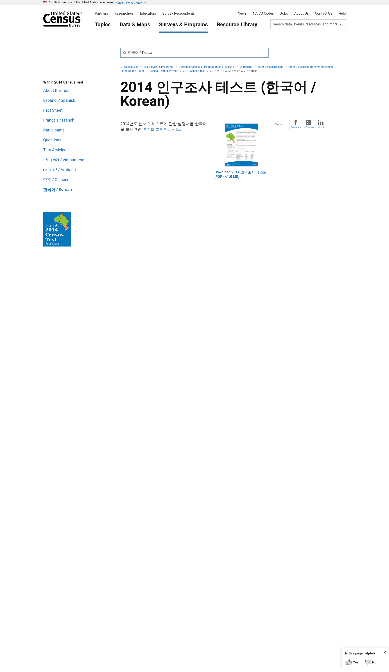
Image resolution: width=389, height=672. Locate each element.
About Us (301, 13)
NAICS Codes (263, 13)
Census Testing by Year (163, 70)
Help (342, 13)
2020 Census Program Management (311, 66)
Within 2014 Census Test (63, 82)
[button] (194, 53)
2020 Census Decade (271, 66)
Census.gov (131, 66)
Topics (103, 24)
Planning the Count (132, 70)
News (242, 13)
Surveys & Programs (183, 24)
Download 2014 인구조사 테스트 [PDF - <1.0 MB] (241, 174)
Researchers (124, 13)
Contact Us (323, 13)
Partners (101, 13)
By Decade (246, 66)
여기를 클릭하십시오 (161, 129)
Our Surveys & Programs (159, 66)
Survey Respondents (178, 13)
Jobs (284, 13)
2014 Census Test (194, 70)
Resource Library (237, 24)
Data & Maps (135, 24)
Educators (148, 13)
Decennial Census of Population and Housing (207, 66)
